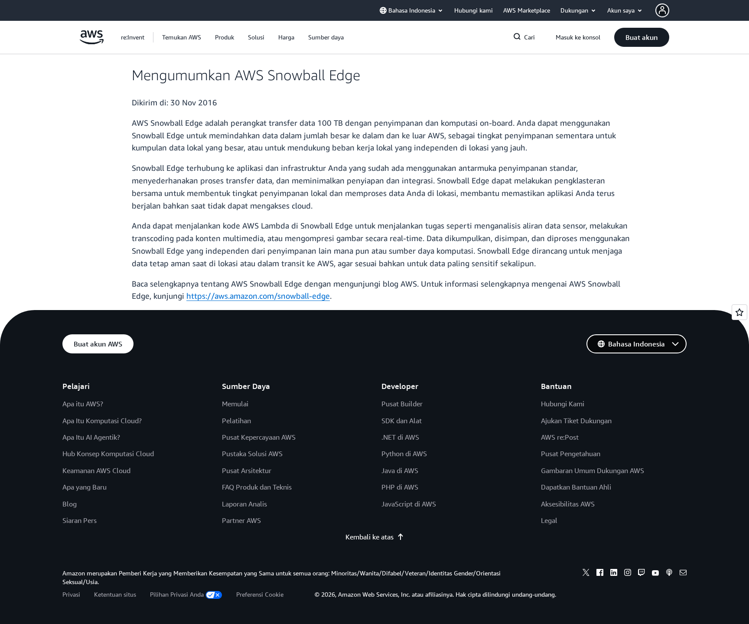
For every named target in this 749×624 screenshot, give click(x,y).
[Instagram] (627, 573)
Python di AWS (404, 453)
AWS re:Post (560, 437)
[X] (586, 573)
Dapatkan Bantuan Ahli (576, 487)
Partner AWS (241, 520)
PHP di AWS (399, 487)
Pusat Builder (402, 403)
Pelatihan (236, 420)
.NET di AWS (400, 437)
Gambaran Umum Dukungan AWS (592, 470)
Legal (549, 520)
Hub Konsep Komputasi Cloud (108, 453)
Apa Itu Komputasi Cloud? (102, 420)
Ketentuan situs (115, 594)
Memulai (235, 403)
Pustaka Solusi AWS (252, 453)
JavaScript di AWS (408, 504)
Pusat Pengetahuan (570, 453)
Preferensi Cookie (259, 594)
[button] (181, 37)
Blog (69, 504)
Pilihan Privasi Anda (177, 594)
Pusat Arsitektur (246, 470)
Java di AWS (399, 470)
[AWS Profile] (662, 10)
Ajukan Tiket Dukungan (576, 420)
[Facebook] (599, 573)
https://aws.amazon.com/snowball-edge (258, 296)
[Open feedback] (739, 312)
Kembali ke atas (369, 537)
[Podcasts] (669, 573)
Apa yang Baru (84, 487)
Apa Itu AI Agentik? (91, 437)
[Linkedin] (613, 573)
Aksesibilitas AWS (568, 504)
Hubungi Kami (562, 403)
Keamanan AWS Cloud (96, 470)
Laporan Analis (244, 504)
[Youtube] (655, 573)
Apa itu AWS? (82, 403)
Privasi (71, 594)
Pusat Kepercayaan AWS (259, 437)
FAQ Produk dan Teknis (257, 487)
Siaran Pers (79, 520)
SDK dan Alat (401, 420)
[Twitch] (641, 573)
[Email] (683, 573)
